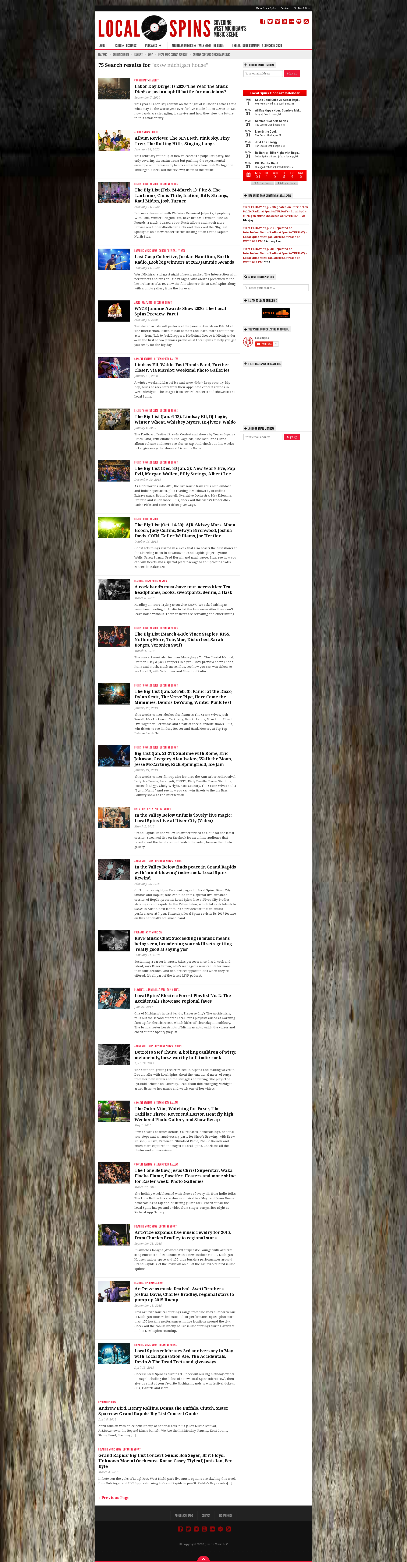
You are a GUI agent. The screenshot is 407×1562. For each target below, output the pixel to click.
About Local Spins (266, 8)
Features (102, 54)
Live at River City (143, 809)
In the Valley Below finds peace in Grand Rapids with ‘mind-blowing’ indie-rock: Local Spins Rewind (185, 872)
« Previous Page (114, 1497)
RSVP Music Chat (155, 932)
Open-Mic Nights (121, 54)
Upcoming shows (169, 184)
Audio (155, 132)
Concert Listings (126, 45)
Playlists (147, 302)
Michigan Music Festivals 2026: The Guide (198, 45)
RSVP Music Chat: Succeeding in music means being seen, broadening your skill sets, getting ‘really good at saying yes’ (183, 944)
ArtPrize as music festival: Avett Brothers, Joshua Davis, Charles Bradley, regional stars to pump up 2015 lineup (184, 1294)
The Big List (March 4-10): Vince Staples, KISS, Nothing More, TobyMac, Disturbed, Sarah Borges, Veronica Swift (182, 640)
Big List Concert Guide (146, 184)
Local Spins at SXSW (156, 581)
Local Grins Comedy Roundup (173, 54)
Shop (150, 54)
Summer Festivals (156, 990)
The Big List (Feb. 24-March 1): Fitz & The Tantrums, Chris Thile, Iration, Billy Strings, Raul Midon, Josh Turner (181, 195)
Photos (158, 809)
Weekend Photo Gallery (166, 359)
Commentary (141, 80)
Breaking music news (145, 251)
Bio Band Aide (302, 8)
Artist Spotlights (143, 861)
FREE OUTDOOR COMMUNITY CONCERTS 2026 (257, 45)
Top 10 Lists (173, 990)
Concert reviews (168, 251)
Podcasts (139, 932)
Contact (285, 8)
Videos (181, 251)
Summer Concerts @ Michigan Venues (211, 54)
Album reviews (142, 132)
